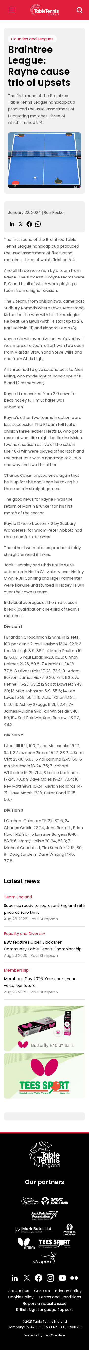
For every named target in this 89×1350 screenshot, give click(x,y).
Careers (42, 1291)
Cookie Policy (21, 1297)
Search (79, 10)
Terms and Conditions (60, 1297)
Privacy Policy (68, 1291)
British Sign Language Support (44, 1309)
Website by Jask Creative (44, 1335)
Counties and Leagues (32, 39)
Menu (11, 10)
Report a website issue (45, 1303)
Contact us (18, 1291)
